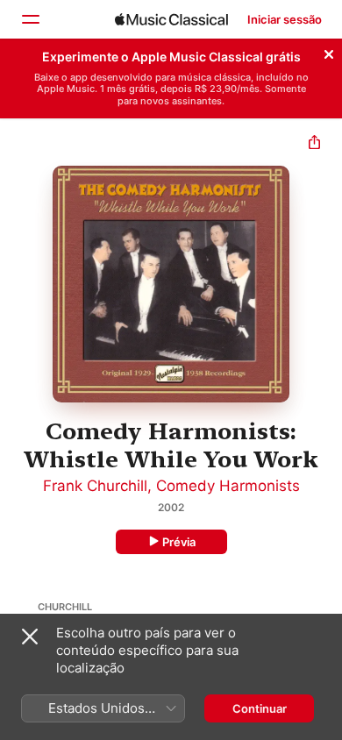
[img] (171, 19)
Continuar (259, 708)
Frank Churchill (95, 486)
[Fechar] (329, 52)
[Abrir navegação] (30, 19)
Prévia (179, 542)
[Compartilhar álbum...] (314, 144)
